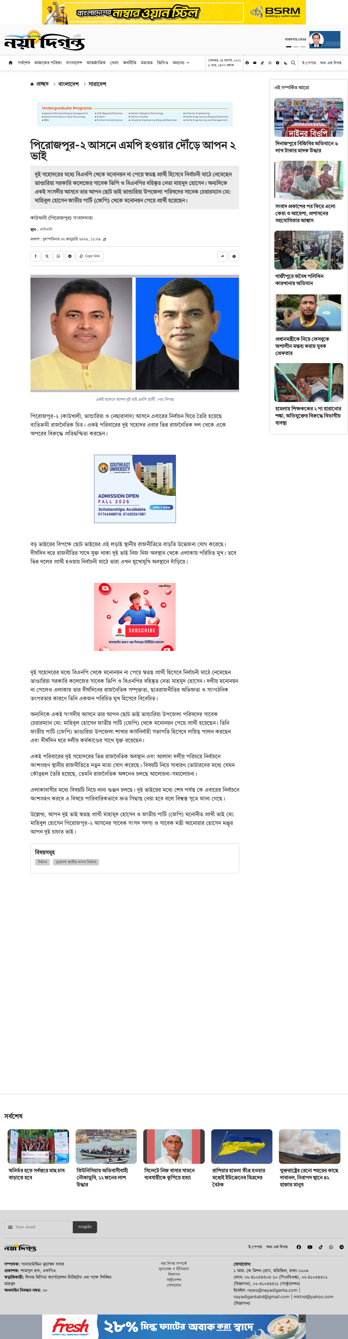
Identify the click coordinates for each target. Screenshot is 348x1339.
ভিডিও (162, 62)
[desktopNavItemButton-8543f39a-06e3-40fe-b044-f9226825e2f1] (187, 62)
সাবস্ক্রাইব (85, 1265)
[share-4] (70, 256)
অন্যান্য (179, 62)
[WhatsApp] (270, 63)
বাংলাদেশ (74, 62)
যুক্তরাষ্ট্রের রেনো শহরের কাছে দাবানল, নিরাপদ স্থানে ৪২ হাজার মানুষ (309, 1215)
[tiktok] (262, 63)
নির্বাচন (42, 862)
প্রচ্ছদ (42, 84)
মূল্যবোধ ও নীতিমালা (174, 1306)
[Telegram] (277, 63)
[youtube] (255, 63)
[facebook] (247, 63)
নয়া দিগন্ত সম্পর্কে (174, 1301)
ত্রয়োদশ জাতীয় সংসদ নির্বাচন (76, 862)
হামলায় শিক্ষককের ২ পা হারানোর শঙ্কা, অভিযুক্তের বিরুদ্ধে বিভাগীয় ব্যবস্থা (308, 416)
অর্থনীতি (129, 62)
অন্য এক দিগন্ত (330, 62)
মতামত (147, 62)
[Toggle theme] (286, 62)
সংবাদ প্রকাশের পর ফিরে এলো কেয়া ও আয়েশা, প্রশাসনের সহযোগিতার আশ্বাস (305, 213)
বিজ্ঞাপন (174, 1312)
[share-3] (58, 256)
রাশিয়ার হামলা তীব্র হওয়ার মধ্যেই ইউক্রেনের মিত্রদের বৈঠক (238, 1215)
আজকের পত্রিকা (48, 62)
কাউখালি (46, 229)
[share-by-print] (234, 256)
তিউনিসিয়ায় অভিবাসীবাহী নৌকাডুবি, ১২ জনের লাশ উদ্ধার (102, 1215)
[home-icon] (11, 62)
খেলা (114, 62)
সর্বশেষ (24, 62)
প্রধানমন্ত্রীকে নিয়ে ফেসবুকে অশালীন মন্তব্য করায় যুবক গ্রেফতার (302, 346)
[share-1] (35, 256)
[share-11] (222, 256)
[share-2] (47, 256)
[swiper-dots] (288, 46)
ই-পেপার (309, 62)
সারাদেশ (97, 84)
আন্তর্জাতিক (96, 62)
